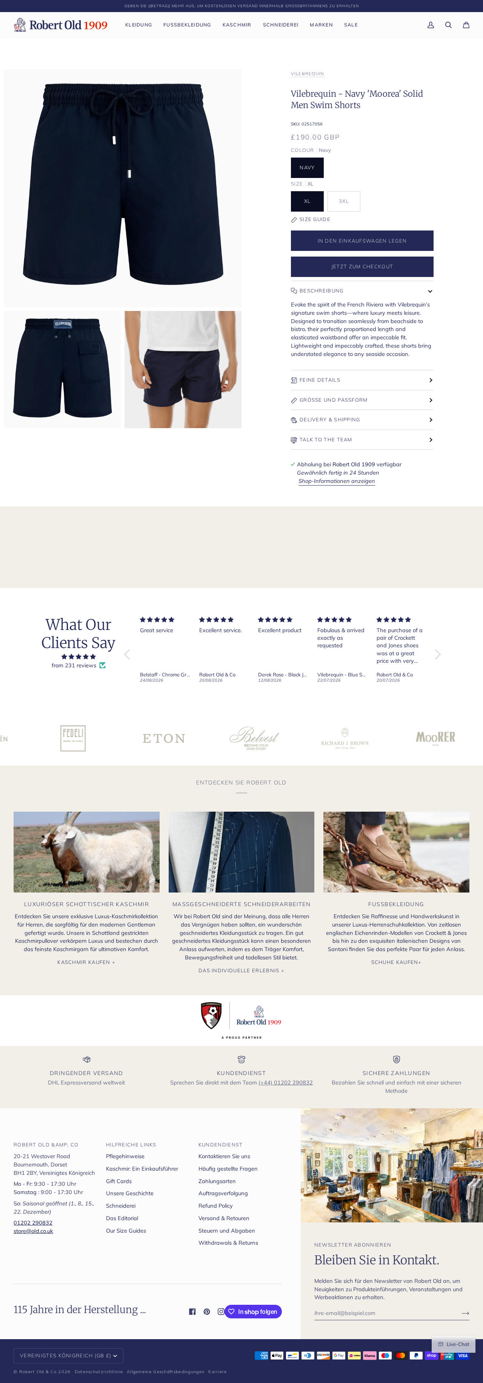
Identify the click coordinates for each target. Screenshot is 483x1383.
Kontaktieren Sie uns (224, 1156)
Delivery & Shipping (330, 419)
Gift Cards (119, 1181)
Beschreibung (322, 291)
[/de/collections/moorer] (393, 738)
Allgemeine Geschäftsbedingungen (166, 1371)
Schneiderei (120, 1205)
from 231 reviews (74, 665)
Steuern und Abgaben (226, 1230)
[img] (78, 657)
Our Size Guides (126, 1230)
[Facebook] (192, 1311)
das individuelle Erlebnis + (241, 970)
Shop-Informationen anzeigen (336, 480)
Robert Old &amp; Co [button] (46, 1145)
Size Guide (315, 219)
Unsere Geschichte (130, 1193)
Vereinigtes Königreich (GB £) (66, 1355)
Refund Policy (215, 1205)
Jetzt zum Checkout (362, 266)
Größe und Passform (334, 400)
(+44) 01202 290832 (285, 1082)
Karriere (217, 1371)
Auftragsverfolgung (223, 1193)
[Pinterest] (206, 1311)
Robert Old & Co (38, 1371)
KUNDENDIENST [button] (220, 1145)
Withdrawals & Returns (228, 1242)
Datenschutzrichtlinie (99, 1371)
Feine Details (320, 380)
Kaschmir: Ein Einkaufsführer (142, 1168)
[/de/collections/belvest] (212, 738)
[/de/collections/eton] (121, 738)
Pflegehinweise (125, 1156)
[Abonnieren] (459, 1313)
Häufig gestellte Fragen (228, 1168)
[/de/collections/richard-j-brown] (302, 738)
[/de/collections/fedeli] (31, 738)
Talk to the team (326, 439)
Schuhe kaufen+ (396, 962)
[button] (139, 24)
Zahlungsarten (217, 1181)
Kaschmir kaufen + (86, 962)
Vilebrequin (308, 73)
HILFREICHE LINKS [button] (131, 1145)
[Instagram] (221, 1311)
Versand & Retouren (223, 1218)
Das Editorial (122, 1218)
